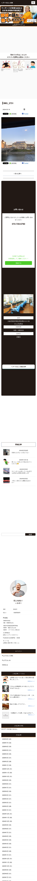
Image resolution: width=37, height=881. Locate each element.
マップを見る (18, 324)
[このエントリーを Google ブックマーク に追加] (22, 114)
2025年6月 (5, 791)
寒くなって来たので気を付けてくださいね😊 (22, 462)
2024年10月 (5, 821)
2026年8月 (5, 739)
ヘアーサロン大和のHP (18, 367)
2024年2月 (5, 851)
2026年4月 (5, 754)
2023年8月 (5, 873)
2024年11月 (5, 817)
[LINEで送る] (13, 114)
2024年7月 (5, 832)
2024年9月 (5, 825)
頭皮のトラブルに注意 (5, 69)
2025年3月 (5, 802)
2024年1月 (5, 855)
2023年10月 (5, 866)
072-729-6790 (18, 223)
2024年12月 (5, 814)
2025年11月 (5, 772)
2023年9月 (5, 870)
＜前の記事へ (17, 174)
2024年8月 (5, 829)
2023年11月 (5, 862)
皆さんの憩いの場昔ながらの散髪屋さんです (18, 70)
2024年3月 (5, 847)
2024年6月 (5, 836)
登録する (18, 263)
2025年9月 (5, 780)
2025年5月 (5, 795)
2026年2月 (5, 761)
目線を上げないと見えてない (20, 452)
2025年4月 (5, 799)
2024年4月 (5, 844)
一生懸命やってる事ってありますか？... (22, 713)
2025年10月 (5, 776)
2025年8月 (5, 784)
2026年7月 (5, 743)
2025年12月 (5, 769)
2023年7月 (5, 877)
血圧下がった (29, 69)
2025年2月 (5, 806)
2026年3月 (5, 758)
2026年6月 (5, 746)
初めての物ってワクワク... (18, 704)
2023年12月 (5, 858)
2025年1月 (5, 810)
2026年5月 (5, 750)
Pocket (26, 114)
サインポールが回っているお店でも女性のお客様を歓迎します (22, 472)
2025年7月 (5, 787)
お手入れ (6, 660)
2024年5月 (5, 840)
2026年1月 (5, 765)
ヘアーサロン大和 (7, 2)
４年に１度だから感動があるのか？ (21, 481)
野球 (4, 665)
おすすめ (6, 656)
